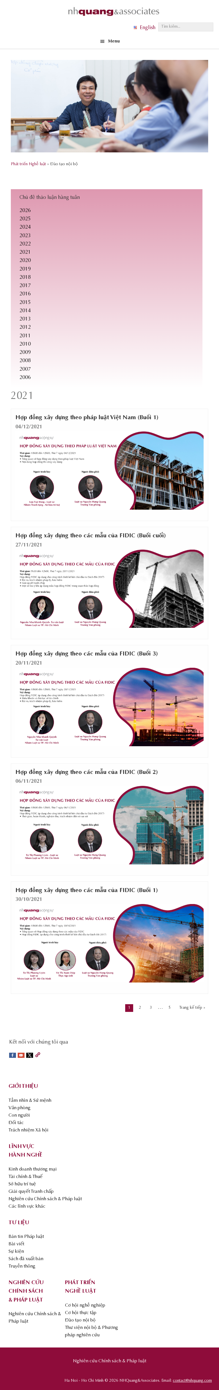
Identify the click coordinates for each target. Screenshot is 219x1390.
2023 (25, 236)
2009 (25, 352)
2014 (25, 311)
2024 (25, 227)
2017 (25, 286)
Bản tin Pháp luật (26, 1236)
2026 (25, 210)
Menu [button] (114, 41)
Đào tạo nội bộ (80, 1320)
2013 (25, 319)
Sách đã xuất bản (26, 1259)
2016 (25, 294)
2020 (25, 260)
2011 (25, 336)
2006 (25, 377)
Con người (19, 1115)
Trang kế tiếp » (192, 1008)
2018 (25, 277)
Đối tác (16, 1123)
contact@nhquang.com (192, 1381)
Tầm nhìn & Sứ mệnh (30, 1100)
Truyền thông (22, 1266)
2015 (25, 302)
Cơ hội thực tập (80, 1313)
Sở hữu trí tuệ (22, 1184)
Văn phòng (20, 1108)
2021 (25, 252)
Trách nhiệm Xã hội (28, 1130)
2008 (25, 361)
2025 (25, 219)
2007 (25, 369)
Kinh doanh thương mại (33, 1169)
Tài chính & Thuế (25, 1177)
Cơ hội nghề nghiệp (85, 1305)
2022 (25, 244)
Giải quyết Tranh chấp (31, 1191)
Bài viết (16, 1244)
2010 (25, 344)
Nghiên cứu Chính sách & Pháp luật (45, 1199)
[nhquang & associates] (113, 17)
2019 (25, 269)
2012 (25, 327)
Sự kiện (16, 1251)
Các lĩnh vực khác (27, 1206)
